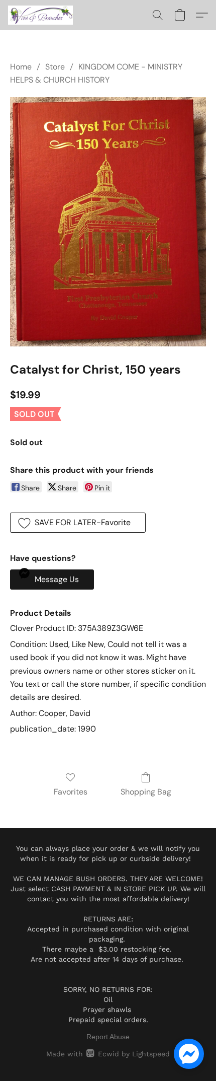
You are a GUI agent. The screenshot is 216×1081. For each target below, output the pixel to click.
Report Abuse (108, 1037)
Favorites (70, 791)
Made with (107, 1054)
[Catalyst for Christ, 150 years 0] (108, 221)
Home (21, 66)
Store (55, 66)
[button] (42, 15)
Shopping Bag (146, 791)
